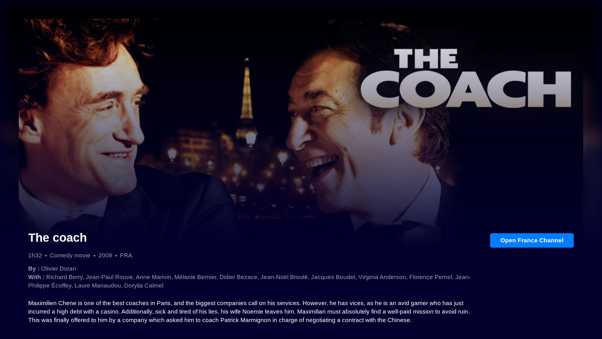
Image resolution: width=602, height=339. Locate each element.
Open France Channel (531, 240)
